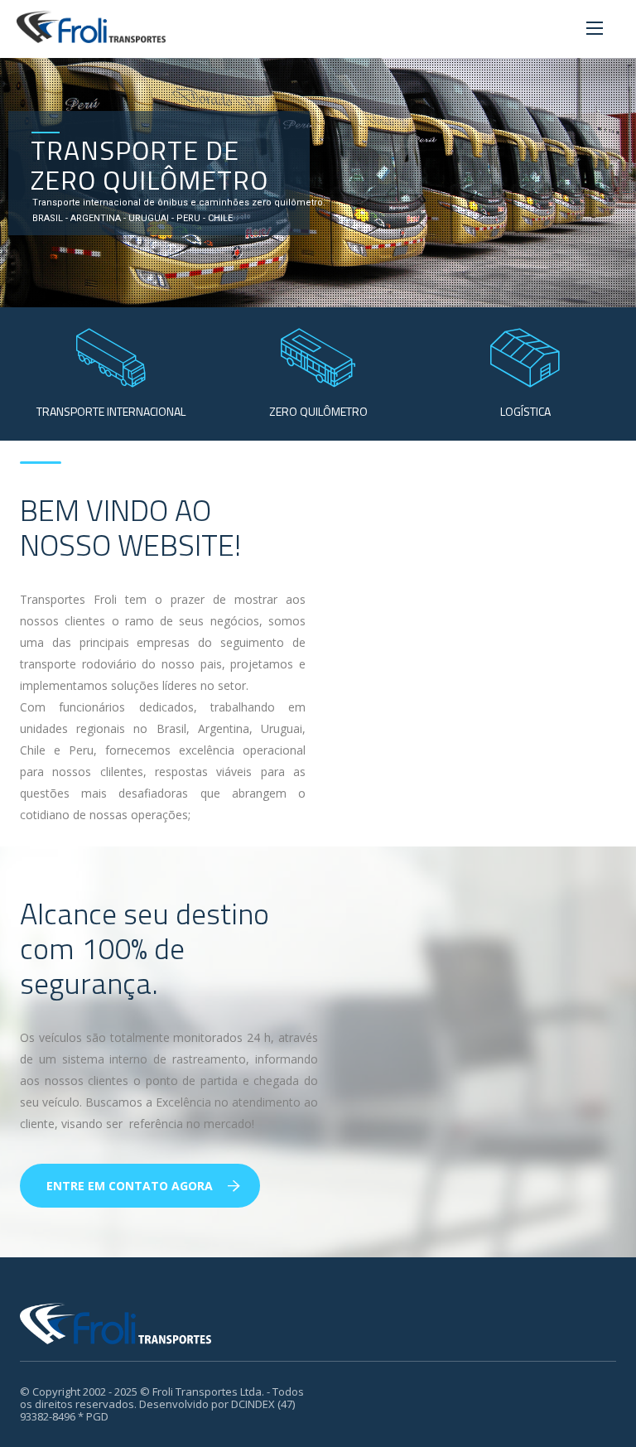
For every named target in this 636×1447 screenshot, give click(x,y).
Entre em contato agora (129, 1186)
